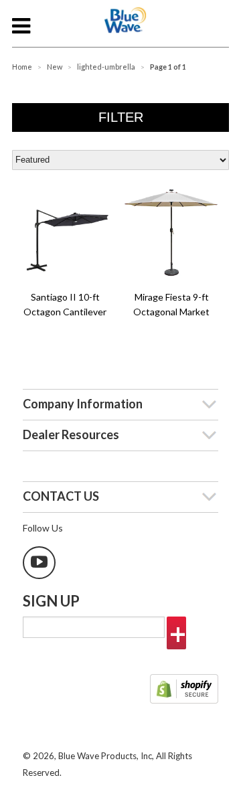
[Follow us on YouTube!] (39, 562)
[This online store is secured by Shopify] (184, 690)
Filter (120, 117)
